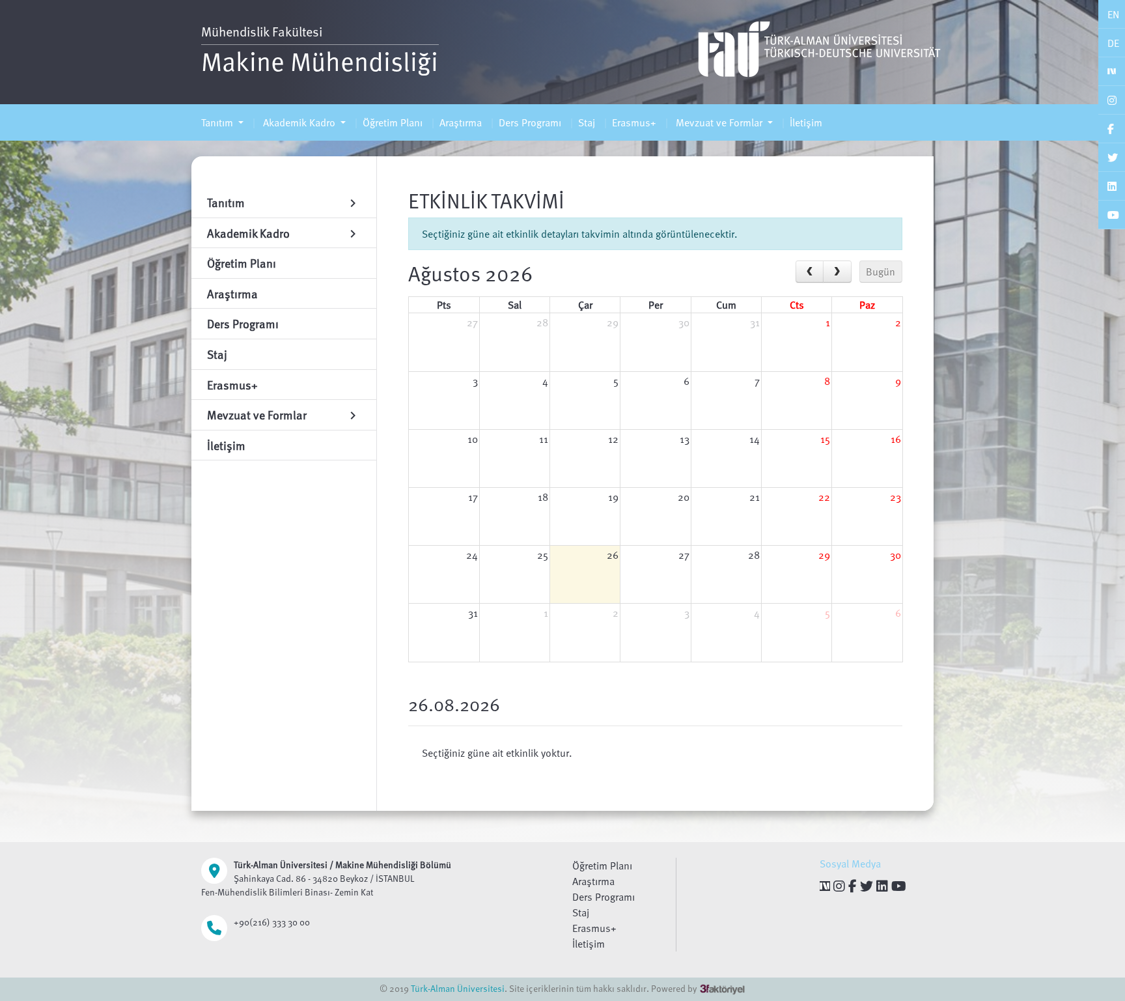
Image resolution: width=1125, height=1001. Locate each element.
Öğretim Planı (393, 122)
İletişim (806, 122)
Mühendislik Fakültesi (261, 31)
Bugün (880, 271)
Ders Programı (530, 122)
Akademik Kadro (299, 122)
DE (1113, 43)
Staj (586, 122)
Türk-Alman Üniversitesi (458, 988)
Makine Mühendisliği (319, 60)
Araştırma (460, 122)
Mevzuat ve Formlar (719, 122)
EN (1113, 14)
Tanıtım (218, 122)
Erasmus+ (634, 122)
